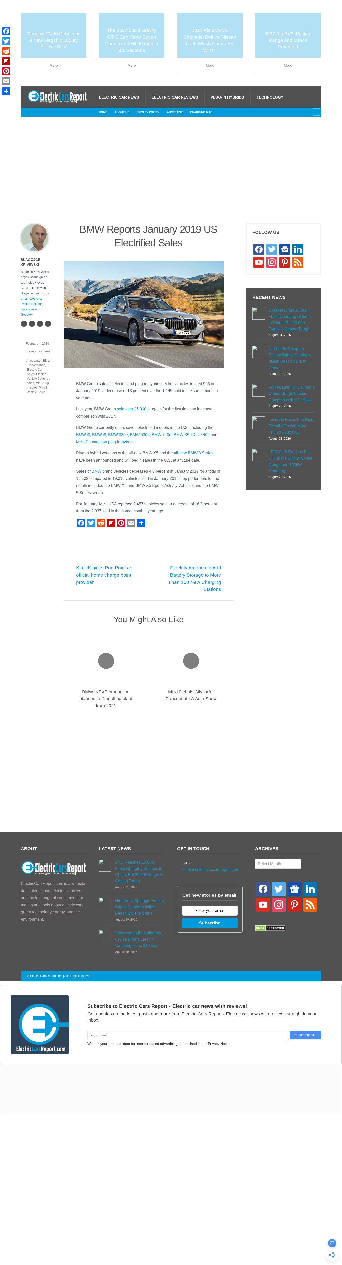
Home (103, 112)
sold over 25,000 (131, 409)
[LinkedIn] (55, 112)
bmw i (38, 360)
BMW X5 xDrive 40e (192, 435)
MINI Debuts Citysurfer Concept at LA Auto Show (191, 695)
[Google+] (40, 324)
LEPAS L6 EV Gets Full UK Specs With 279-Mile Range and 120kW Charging (290, 461)
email (24, 298)
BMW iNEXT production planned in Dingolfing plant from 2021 (105, 698)
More (54, 65)
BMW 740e (162, 435)
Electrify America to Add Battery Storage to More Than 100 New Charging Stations (194, 578)
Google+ (27, 314)
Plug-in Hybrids (227, 97)
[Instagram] (47, 112)
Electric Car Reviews (175, 97)
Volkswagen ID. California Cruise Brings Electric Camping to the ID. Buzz (292, 393)
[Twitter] (63, 112)
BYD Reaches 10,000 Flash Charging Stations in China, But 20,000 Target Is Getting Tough (290, 319)
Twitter (25, 304)
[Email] (6, 81)
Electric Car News (119, 97)
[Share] (6, 91)
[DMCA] (270, 930)
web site (35, 298)
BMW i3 (83, 435)
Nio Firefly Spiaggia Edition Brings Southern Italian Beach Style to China (290, 358)
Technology (270, 97)
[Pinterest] (6, 71)
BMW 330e (118, 435)
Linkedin (37, 304)
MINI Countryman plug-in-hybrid (104, 442)
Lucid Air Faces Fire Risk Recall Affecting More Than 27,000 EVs (291, 425)
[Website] (24, 324)
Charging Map (201, 112)
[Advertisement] (171, 168)
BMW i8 (99, 435)
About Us (122, 112)
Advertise (175, 112)
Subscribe (210, 923)
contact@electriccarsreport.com (211, 869)
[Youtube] (71, 112)
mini (38, 383)
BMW (96, 471)
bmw (29, 360)
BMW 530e (140, 435)
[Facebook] (39, 112)
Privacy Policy (148, 112)
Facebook (27, 309)
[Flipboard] (6, 61)
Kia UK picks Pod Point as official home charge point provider (104, 575)
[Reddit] (6, 51)
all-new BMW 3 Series (193, 453)
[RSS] (31, 112)
